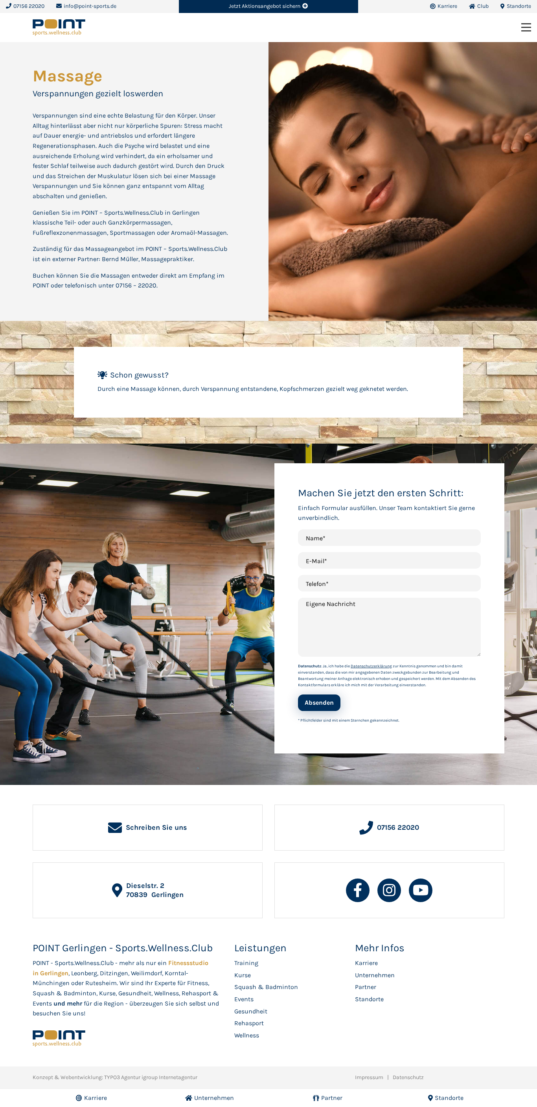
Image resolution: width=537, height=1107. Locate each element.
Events (244, 999)
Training (246, 963)
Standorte (369, 999)
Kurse (242, 975)
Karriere (366, 963)
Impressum (369, 1077)
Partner (365, 987)
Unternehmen (375, 975)
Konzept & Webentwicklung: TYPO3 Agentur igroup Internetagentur (115, 1077)
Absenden (319, 702)
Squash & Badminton (266, 987)
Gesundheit (250, 1011)
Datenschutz (408, 1077)
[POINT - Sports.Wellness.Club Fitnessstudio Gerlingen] (59, 27)
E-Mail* (316, 561)
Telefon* (317, 584)
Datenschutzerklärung (371, 666)
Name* (316, 538)
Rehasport (249, 1023)
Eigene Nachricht (330, 604)
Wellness (246, 1035)
